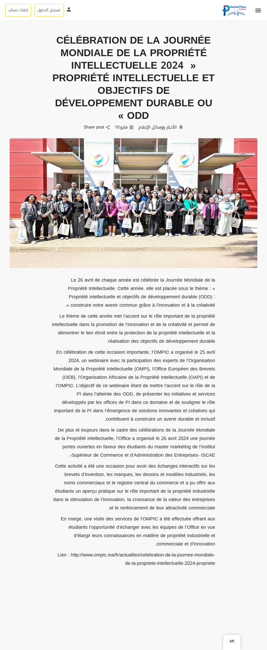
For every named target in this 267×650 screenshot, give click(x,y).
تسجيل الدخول (49, 10)
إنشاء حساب (18, 10)
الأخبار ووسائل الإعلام (157, 127)
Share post (94, 127)
